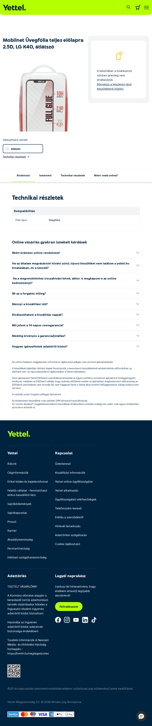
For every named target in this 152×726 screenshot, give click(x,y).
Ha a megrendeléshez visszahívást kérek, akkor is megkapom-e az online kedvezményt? (64, 280)
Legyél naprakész (70, 575)
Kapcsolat (64, 453)
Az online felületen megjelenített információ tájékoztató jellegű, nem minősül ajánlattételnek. (62, 361)
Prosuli (11, 521)
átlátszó (15, 148)
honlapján (14, 649)
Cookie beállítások (120, 688)
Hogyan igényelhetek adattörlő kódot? (39, 346)
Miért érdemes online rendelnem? (36, 252)
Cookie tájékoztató (67, 544)
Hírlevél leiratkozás (67, 526)
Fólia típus (21, 219)
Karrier (12, 530)
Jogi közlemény (98, 688)
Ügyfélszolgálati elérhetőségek (75, 499)
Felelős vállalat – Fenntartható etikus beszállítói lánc (27, 493)
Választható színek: (15, 139)
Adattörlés (16, 575)
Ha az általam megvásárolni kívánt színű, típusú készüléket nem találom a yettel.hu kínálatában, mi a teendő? (70, 265)
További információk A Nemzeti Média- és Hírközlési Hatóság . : (28, 646)
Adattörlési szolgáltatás (71, 535)
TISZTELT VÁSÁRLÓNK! (22, 586)
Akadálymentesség (20, 539)
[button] (141, 716)
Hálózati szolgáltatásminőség (27, 557)
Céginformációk (17, 472)
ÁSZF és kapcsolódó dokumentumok (31, 688)
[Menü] (146, 7)
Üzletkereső (63, 463)
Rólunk (11, 463)
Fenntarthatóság (18, 548)
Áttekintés (23, 175)
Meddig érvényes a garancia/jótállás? (38, 335)
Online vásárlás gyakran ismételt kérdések (49, 242)
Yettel (12, 453)
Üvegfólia (54, 219)
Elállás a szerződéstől (69, 517)
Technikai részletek (73, 175)
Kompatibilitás (24, 211)
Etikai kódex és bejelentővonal (27, 481)
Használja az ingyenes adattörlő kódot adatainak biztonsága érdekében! (25, 626)
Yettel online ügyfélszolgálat (74, 481)
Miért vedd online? (106, 175)
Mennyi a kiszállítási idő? (30, 304)
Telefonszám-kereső (68, 508)
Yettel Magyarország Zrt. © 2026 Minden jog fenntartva (44, 702)
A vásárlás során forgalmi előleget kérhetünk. (37, 394)
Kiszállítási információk (70, 472)
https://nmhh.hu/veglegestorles (28, 653)
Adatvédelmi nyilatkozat (71, 688)
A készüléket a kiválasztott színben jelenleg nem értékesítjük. (114, 79)
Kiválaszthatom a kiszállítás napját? (37, 314)
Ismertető (45, 175)
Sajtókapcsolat (17, 512)
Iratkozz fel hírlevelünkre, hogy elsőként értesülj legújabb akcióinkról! (75, 591)
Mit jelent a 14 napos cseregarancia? (38, 325)
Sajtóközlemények (19, 503)
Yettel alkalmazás (66, 490)
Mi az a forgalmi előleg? (29, 293)
